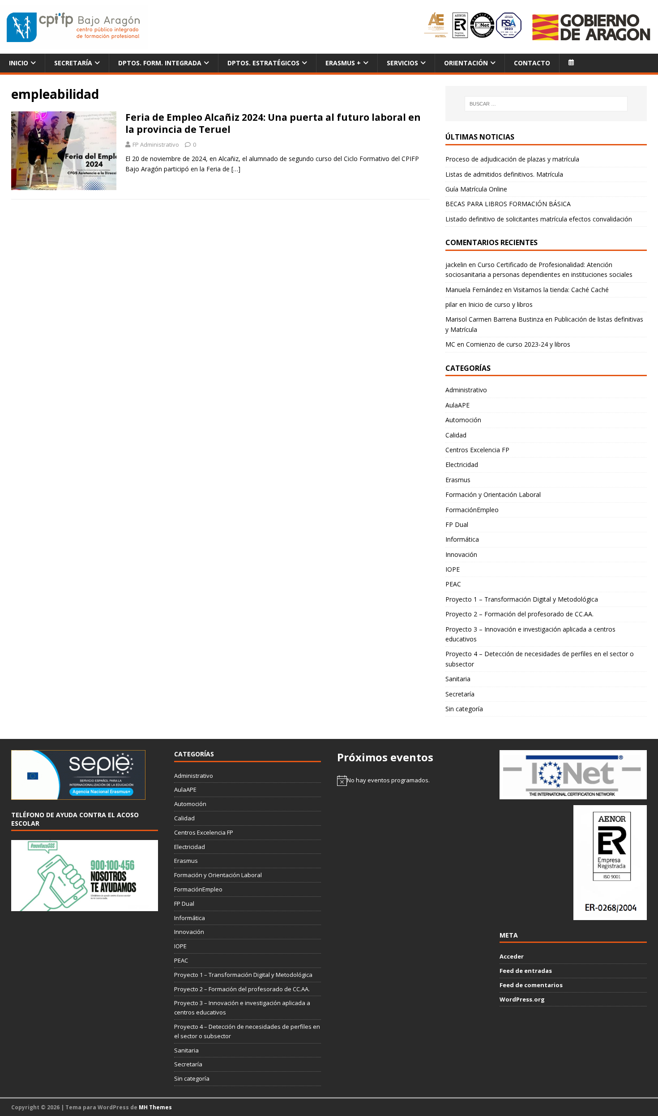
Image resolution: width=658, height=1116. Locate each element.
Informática (462, 539)
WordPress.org (522, 999)
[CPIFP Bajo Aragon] (74, 27)
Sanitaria (457, 679)
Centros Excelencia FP (477, 450)
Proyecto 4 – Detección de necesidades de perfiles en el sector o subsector (539, 658)
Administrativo (466, 390)
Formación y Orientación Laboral (493, 494)
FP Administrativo (155, 144)
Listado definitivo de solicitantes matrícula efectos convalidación (538, 219)
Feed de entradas (526, 971)
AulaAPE (457, 405)
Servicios (402, 63)
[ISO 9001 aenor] (610, 915)
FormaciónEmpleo (472, 509)
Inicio (18, 63)
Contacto (532, 63)
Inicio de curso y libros (500, 304)
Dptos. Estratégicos (263, 63)
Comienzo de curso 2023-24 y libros (518, 344)
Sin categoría (464, 708)
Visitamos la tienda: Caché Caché (561, 289)
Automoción (463, 420)
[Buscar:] (546, 103)
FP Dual (456, 524)
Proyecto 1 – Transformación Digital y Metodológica (521, 599)
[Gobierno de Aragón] (591, 27)
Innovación (461, 554)
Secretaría (73, 63)
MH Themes (155, 1107)
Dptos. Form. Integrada (159, 63)
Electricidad (461, 464)
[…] (235, 169)
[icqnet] (573, 794)
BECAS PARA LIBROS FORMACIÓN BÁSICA (508, 203)
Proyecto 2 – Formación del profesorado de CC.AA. (519, 614)
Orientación (466, 63)
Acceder (512, 956)
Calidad (455, 435)
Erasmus (457, 479)
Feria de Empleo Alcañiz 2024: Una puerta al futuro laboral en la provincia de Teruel (273, 123)
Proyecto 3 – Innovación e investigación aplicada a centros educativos (530, 634)
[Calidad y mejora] (473, 27)
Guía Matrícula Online (476, 189)
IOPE (452, 569)
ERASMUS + (343, 63)
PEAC (453, 584)
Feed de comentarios (531, 985)
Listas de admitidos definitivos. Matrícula (504, 174)
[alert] (410, 780)
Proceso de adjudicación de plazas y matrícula (512, 159)
